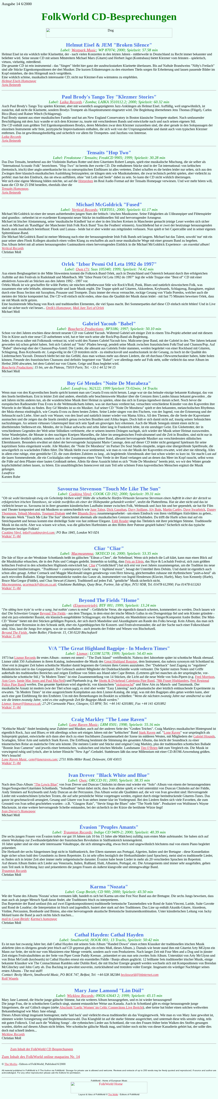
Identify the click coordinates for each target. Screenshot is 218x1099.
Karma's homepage (44, 919)
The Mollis (10, 1064)
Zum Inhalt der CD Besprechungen (41, 1049)
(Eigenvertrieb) (85, 605)
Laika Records (71, 102)
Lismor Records (25, 657)
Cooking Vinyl (80, 494)
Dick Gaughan (116, 509)
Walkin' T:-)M (11, 536)
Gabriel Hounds (204, 736)
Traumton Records (77, 832)
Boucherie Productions (85, 329)
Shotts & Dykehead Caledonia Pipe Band (127, 680)
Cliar (92, 565)
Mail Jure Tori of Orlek (88, 308)
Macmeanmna (82, 553)
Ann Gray (8, 680)
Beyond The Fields (53, 613)
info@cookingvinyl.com (38, 532)
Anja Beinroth (11, 85)
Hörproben (85, 181)
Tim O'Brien (149, 748)
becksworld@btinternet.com (140, 974)
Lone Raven (172, 732)
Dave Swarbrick (194, 509)
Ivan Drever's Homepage (19, 811)
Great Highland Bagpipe (120, 661)
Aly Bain (155, 509)
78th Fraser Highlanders (172, 680)
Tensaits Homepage (15, 188)
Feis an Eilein (134, 561)
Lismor (82, 653)
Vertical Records (84, 209)
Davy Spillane (137, 509)
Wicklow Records (80, 995)
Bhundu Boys (87, 513)
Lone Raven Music (83, 724)
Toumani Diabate (53, 513)
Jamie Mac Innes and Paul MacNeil (41, 680)
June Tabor (97, 509)
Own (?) (82, 269)
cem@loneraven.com (43, 759)
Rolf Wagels (10, 978)
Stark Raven (147, 732)
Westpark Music (84, 50)
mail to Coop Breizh (15, 919)
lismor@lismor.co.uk (26, 703)
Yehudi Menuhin (29, 513)
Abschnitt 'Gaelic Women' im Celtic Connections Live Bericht (101, 1007)
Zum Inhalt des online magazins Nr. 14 (41, 1057)
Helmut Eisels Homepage (19, 81)
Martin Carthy (172, 509)
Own (82, 780)
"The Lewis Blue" (46, 784)
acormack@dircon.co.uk (39, 584)
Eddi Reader (120, 521)
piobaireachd (124, 684)
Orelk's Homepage (58, 308)
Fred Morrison (204, 677)
